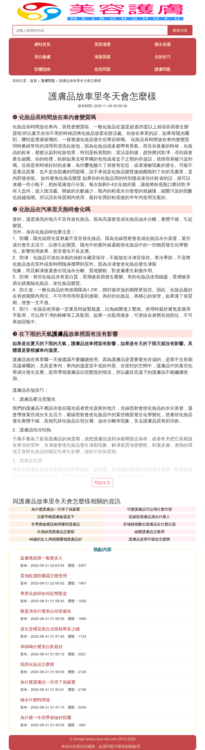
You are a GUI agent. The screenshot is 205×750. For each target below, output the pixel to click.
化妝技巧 (162, 56)
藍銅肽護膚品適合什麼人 (149, 516)
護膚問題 (162, 69)
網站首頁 (42, 44)
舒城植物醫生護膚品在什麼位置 (149, 524)
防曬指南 (42, 69)
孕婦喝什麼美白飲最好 (41, 646)
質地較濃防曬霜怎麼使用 (43, 575)
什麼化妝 (89, 165)
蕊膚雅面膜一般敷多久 (41, 558)
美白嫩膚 (42, 56)
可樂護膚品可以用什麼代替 (149, 509)
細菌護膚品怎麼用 (149, 531)
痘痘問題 (102, 69)
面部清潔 (102, 44)
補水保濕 (162, 44)
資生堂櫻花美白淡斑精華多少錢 (50, 628)
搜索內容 (180, 30)
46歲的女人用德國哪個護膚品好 (55, 539)
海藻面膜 (102, 56)
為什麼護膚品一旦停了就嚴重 (55, 509)
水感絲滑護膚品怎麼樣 (55, 531)
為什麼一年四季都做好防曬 (45, 717)
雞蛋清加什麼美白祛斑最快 (45, 611)
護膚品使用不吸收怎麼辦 (149, 539)
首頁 (33, 80)
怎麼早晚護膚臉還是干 (55, 516)
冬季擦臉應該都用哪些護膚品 (55, 524)
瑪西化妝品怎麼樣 (37, 664)
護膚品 (60, 334)
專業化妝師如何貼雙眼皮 (43, 593)
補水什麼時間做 (35, 699)
